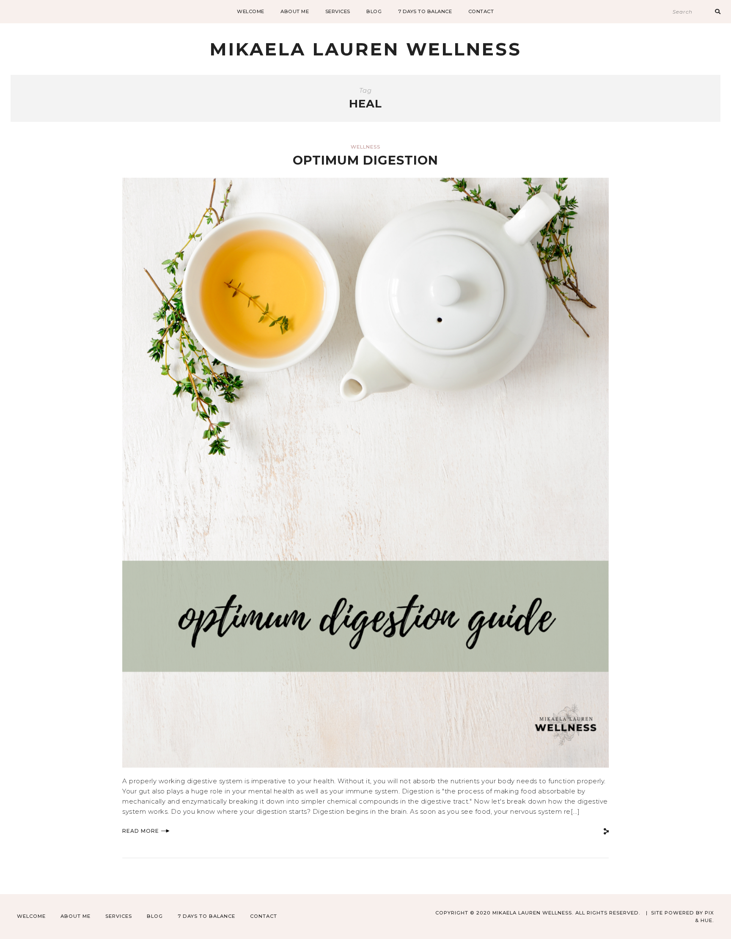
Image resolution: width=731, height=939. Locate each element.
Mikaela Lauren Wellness (366, 49)
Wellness (365, 147)
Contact (481, 11)
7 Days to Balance (425, 11)
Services (337, 11)
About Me (294, 11)
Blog (374, 11)
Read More (140, 831)
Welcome (250, 11)
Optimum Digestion (365, 160)
